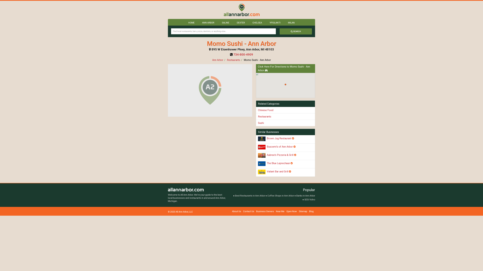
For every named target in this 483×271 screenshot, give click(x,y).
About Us (236, 211)
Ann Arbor (208, 22)
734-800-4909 (243, 54)
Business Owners (265, 211)
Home (191, 22)
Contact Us (248, 211)
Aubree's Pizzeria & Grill (280, 154)
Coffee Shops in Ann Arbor (280, 195)
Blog (311, 211)
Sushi (261, 122)
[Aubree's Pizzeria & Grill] (262, 155)
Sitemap (303, 211)
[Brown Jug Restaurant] (262, 139)
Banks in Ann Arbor (305, 195)
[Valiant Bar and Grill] (262, 172)
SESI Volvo (309, 199)
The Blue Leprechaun (279, 163)
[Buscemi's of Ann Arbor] (262, 147)
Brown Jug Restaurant (279, 138)
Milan (291, 22)
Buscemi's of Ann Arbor (280, 146)
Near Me (280, 211)
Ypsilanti (275, 22)
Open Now (291, 211)
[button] (285, 84)
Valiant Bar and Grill (278, 171)
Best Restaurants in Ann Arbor (250, 195)
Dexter (241, 22)
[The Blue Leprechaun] (262, 163)
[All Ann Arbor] (241, 9)
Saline (225, 22)
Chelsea (257, 22)
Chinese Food (265, 110)
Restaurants (233, 59)
